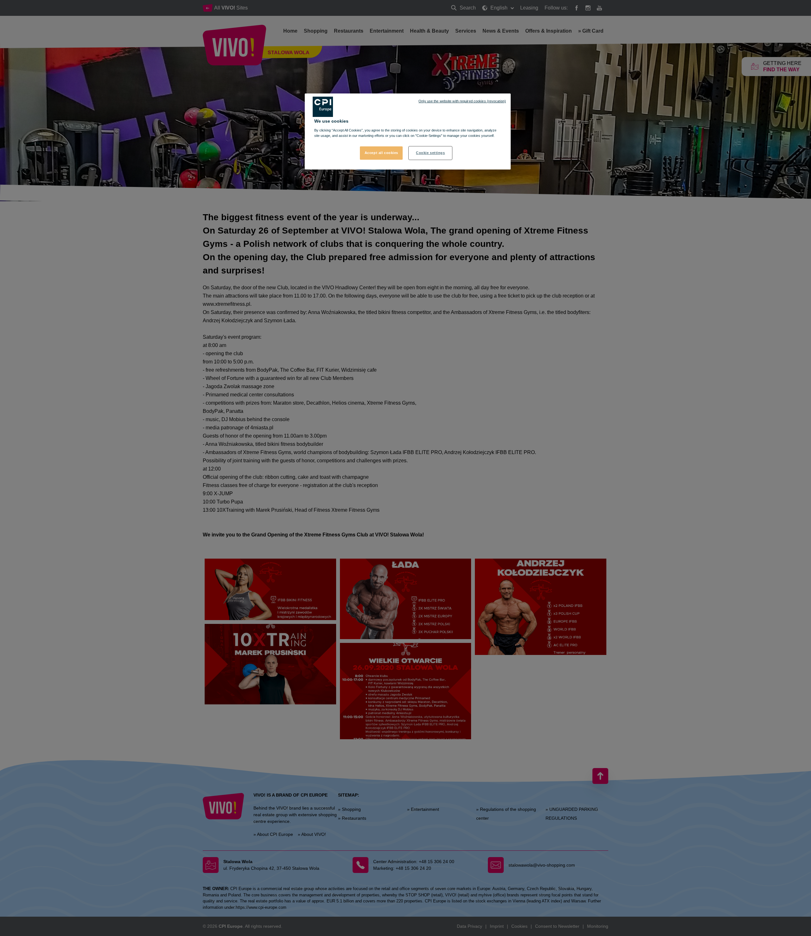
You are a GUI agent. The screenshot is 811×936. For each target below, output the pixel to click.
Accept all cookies (381, 153)
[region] (408, 131)
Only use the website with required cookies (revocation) (462, 101)
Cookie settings (430, 153)
